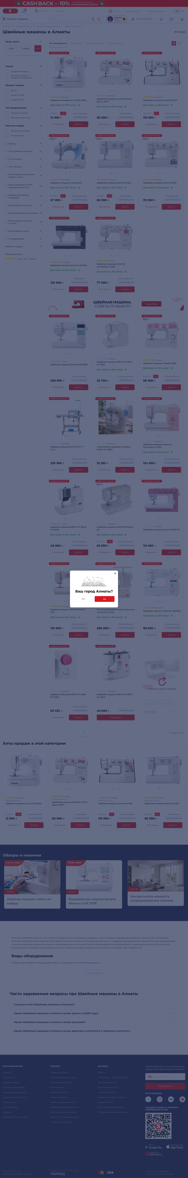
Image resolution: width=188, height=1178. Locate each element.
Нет (83, 599)
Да (104, 599)
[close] (115, 573)
